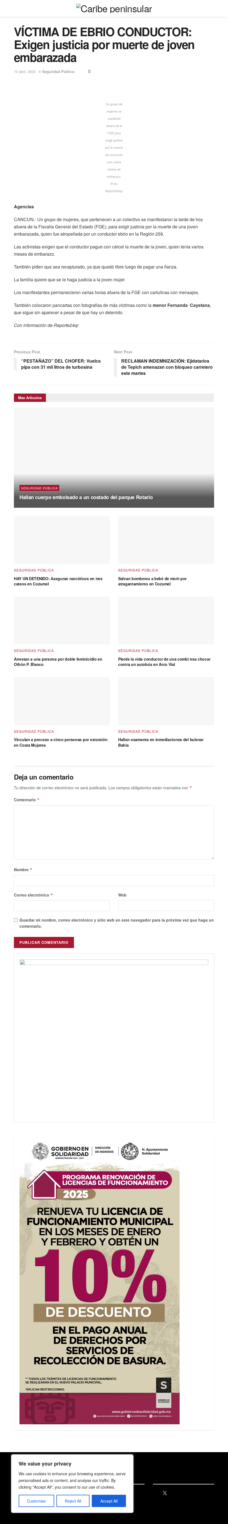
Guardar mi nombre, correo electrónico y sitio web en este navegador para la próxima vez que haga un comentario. (116, 923)
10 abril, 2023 (25, 71)
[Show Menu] (16, 8)
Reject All (73, 1501)
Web (122, 895)
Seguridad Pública (58, 71)
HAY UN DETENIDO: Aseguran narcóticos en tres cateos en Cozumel (58, 581)
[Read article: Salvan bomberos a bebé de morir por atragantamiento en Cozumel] (166, 540)
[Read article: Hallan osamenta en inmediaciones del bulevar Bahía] (166, 701)
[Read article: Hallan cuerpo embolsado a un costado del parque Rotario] (114, 457)
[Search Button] (211, 8)
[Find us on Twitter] (164, 1493)
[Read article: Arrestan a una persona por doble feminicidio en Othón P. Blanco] (62, 621)
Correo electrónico (33, 895)
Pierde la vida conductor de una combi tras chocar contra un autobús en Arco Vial (164, 661)
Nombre (23, 869)
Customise (36, 1501)
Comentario (27, 799)
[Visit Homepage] (114, 8)
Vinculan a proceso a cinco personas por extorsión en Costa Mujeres (60, 742)
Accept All (109, 1501)
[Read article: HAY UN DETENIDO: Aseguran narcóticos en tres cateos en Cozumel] (62, 540)
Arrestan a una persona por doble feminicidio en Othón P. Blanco (58, 661)
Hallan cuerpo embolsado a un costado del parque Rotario (86, 497)
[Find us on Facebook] (155, 1493)
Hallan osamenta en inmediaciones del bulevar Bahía (161, 742)
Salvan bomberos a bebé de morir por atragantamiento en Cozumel (152, 581)
